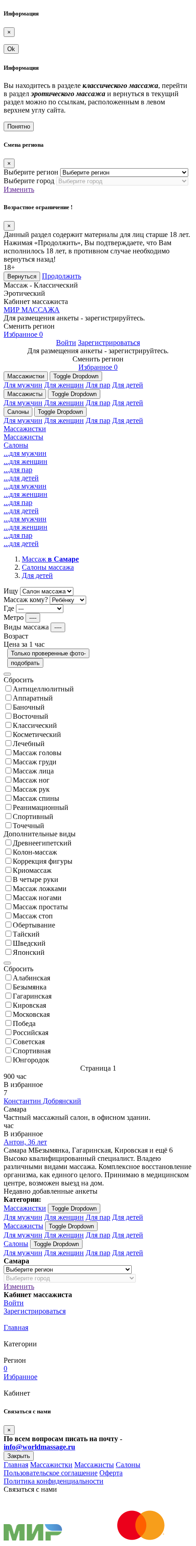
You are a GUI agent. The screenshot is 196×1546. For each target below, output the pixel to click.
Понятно (18, 126)
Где (9, 608)
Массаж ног (31, 780)
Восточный (30, 716)
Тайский (26, 934)
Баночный (29, 707)
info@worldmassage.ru (39, 1447)
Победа (24, 1023)
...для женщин (25, 461)
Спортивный (33, 816)
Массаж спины (36, 798)
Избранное (23, 334)
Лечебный (29, 743)
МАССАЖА (32, 310)
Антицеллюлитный (43, 689)
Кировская (29, 1005)
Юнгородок (31, 1060)
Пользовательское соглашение (51, 1473)
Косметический (37, 734)
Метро (14, 617)
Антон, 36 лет (25, 1142)
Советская (29, 1042)
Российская (30, 1032)
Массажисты (24, 394)
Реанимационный (40, 807)
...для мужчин (25, 453)
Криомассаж (32, 870)
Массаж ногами (37, 898)
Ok (11, 49)
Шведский (29, 943)
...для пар (18, 470)
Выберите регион (31, 172)
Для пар (98, 385)
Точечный (28, 826)
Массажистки (25, 376)
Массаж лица (33, 771)
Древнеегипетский (42, 843)
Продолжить (61, 276)
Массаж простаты (40, 907)
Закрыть (18, 1456)
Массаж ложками (40, 888)
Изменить (19, 189)
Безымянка (29, 987)
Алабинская (31, 978)
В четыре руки (35, 879)
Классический (35, 725)
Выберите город (29, 181)
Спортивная (32, 1051)
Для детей (127, 385)
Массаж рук (31, 789)
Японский (29, 952)
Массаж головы (37, 753)
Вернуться (21, 276)
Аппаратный (33, 698)
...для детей (21, 478)
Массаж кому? (26, 599)
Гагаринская (32, 996)
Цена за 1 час (24, 644)
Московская (31, 1014)
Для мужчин (23, 385)
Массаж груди (35, 762)
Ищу (11, 591)
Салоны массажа (48, 567)
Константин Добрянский (42, 1101)
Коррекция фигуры (42, 861)
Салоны (18, 411)
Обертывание (34, 925)
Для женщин (64, 385)
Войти (66, 342)
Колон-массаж (35, 852)
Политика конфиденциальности (53, 1481)
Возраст (16, 636)
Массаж (50, 559)
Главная (16, 1327)
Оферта (111, 1473)
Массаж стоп (33, 916)
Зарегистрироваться (109, 342)
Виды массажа (26, 627)
